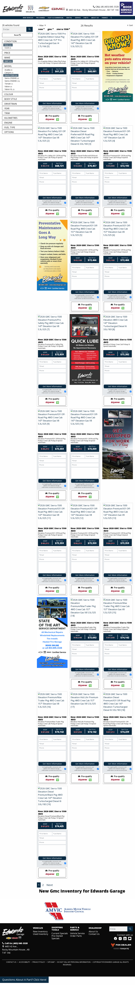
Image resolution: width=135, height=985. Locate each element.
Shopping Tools (57, 928)
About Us (93, 931)
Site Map (51, 962)
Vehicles (38, 928)
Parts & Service (74, 928)
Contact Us (94, 934)
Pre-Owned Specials (57, 937)
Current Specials (60, 933)
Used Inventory (40, 934)
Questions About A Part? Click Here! (24, 979)
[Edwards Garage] (34, 8)
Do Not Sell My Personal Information (74, 962)
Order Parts (76, 935)
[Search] (29, 29)
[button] (28, 17)
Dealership (95, 928)
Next (50, 885)
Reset (16, 35)
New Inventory (40, 931)
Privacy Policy (38, 962)
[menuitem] (18, 45)
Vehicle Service (77, 933)
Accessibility (24, 962)
